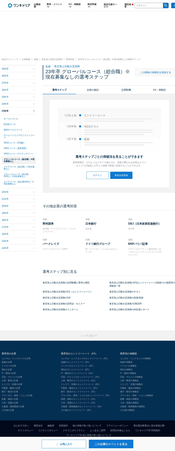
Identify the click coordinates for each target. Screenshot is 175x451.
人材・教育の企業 (10, 380)
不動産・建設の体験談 (130, 388)
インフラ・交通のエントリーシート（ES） (81, 384)
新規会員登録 (121, 175)
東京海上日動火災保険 (67, 66)
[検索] (166, 5)
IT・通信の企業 (9, 373)
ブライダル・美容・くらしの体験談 (136, 395)
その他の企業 (8, 410)
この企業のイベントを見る (111, 444)
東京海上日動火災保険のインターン (60, 309)
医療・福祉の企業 (10, 399)
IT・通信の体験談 (128, 373)
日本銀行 (90, 223)
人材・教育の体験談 (129, 380)
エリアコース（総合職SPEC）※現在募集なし (19, 183)
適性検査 (127, 5)
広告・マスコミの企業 (12, 377)
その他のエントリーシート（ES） (76, 410)
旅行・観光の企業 (10, 391)
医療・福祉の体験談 (129, 399)
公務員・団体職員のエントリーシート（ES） (82, 406)
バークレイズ (51, 243)
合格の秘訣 (93, 89)
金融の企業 (7, 362)
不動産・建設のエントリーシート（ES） (80, 388)
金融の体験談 (126, 362)
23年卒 (5, 111)
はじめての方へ (21, 425)
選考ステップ (59, 89)
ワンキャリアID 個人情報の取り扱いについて (88, 435)
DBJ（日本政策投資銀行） (144, 223)
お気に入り (66, 444)
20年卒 (5, 206)
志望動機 (126, 89)
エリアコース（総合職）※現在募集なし (19, 168)
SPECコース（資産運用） (16, 148)
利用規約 (63, 425)
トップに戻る (88, 335)
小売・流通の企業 (10, 403)
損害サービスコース (13, 130)
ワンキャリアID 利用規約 (147, 430)
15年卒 (5, 241)
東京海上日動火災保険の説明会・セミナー (64, 303)
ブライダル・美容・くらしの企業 (17, 395)
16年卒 (5, 234)
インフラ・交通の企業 (12, 384)
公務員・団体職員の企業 (13, 406)
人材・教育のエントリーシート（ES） (79, 380)
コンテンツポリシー (48, 430)
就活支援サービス (110, 5)
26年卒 (5, 90)
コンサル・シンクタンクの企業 (16, 358)
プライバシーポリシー (117, 425)
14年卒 (5, 248)
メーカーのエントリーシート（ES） (78, 366)
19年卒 (5, 213)
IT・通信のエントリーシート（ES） (77, 373)
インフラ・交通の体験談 (131, 384)
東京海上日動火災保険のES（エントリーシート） (67, 291)
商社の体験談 (126, 369)
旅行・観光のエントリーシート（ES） (79, 391)
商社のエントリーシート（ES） (75, 369)
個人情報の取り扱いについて (87, 425)
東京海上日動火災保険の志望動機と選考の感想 (66, 282)
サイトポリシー (25, 430)
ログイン (97, 175)
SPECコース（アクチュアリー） (19, 154)
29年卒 (5, 69)
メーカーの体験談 (128, 366)
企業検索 (37, 5)
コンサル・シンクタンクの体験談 (135, 358)
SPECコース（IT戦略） (14, 143)
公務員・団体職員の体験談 (132, 406)
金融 (48, 66)
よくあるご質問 (97, 430)
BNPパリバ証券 (138, 243)
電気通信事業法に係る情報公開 (148, 425)
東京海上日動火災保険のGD (56, 297)
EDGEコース (10, 124)
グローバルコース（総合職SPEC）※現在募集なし (16, 175)
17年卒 (5, 227)
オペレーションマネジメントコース (19, 136)
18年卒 (5, 220)
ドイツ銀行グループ (97, 243)
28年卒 (5, 76)
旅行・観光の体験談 (129, 391)
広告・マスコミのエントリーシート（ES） (81, 377)
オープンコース (11, 119)
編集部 (51, 425)
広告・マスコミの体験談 (131, 377)
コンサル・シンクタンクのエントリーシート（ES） (85, 358)
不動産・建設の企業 (11, 388)
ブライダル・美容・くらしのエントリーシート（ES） (86, 395)
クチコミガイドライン (74, 430)
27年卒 (5, 83)
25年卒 (5, 97)
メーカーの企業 (9, 366)
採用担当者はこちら (120, 430)
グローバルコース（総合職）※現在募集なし (19, 160)
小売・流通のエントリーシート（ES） (79, 403)
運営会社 (38, 425)
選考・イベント (54, 4)
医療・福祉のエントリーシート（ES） (79, 399)
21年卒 (5, 199)
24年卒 (5, 104)
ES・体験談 (75, 4)
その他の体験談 (127, 410)
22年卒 (5, 192)
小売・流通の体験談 (129, 403)
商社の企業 (7, 369)
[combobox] (149, 5)
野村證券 (48, 223)
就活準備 (92, 4)
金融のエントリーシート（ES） (75, 362)
